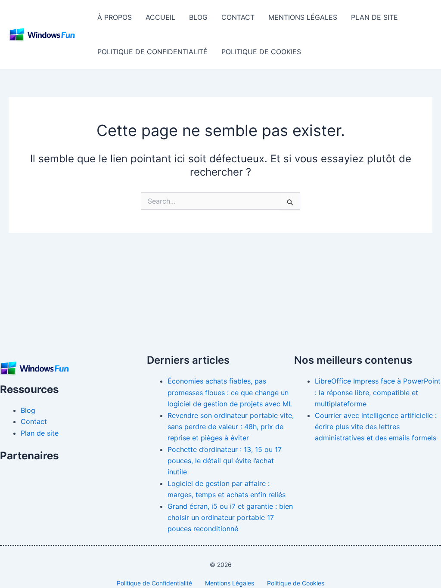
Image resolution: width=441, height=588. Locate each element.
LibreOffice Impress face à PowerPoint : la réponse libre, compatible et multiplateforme (378, 392)
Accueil (160, 17)
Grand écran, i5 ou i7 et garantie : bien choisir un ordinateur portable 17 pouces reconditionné (230, 517)
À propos (114, 17)
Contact (238, 17)
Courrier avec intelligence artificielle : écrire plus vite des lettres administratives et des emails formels (376, 427)
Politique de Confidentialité (152, 51)
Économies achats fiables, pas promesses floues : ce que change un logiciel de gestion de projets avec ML (230, 392)
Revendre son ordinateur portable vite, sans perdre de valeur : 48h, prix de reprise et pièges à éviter (231, 427)
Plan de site (374, 17)
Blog (198, 17)
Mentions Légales (302, 17)
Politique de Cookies (261, 51)
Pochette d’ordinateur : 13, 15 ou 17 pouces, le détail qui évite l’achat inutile (225, 461)
